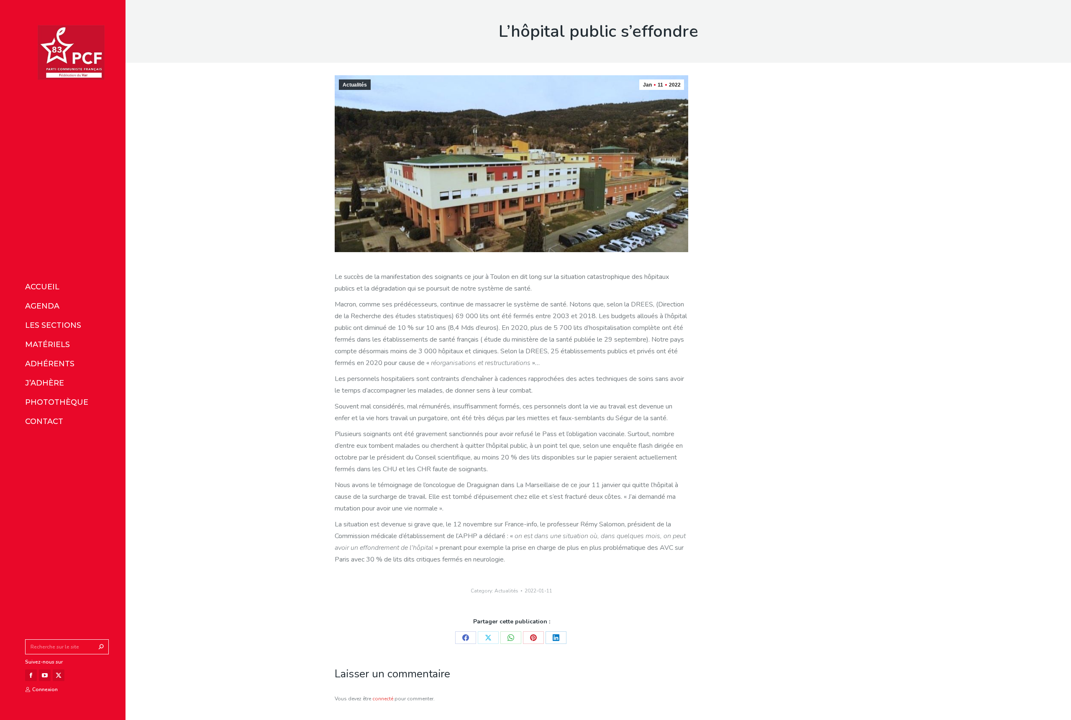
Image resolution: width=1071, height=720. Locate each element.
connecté (382, 698)
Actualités (355, 85)
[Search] (101, 646)
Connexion (45, 689)
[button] (124, 7)
